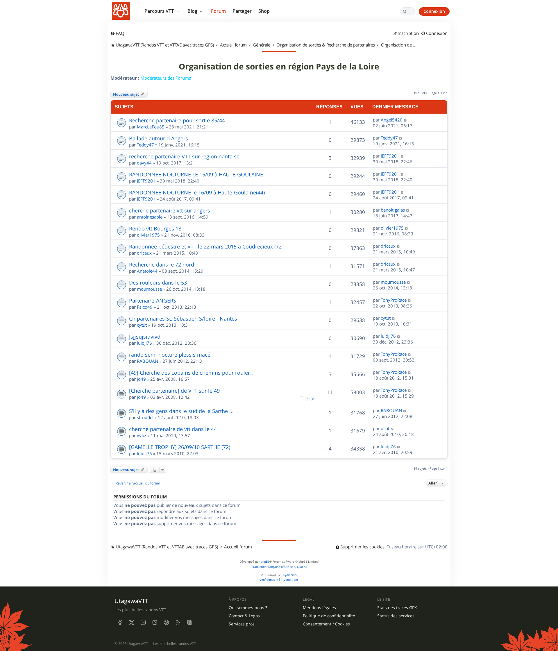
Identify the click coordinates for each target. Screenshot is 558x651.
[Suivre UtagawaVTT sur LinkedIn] (143, 622)
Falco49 (145, 307)
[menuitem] (117, 33)
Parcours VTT (159, 11)
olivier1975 (148, 235)
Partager (242, 11)
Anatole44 (147, 271)
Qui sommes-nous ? (248, 607)
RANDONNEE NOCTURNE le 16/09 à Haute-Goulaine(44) (197, 192)
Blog (192, 11)
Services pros (242, 624)
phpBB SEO (289, 575)
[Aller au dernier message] (405, 120)
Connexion (434, 11)
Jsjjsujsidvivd (144, 336)
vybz (141, 435)
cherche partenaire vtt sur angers (169, 210)
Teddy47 (145, 145)
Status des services (395, 615)
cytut (142, 325)
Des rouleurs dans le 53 (158, 282)
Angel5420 (392, 120)
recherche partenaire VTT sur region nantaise (184, 156)
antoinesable (149, 217)
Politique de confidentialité (329, 615)
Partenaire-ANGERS (152, 300)
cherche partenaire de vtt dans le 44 (173, 428)
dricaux (144, 253)
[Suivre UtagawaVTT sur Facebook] (120, 622)
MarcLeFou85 (150, 127)
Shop (264, 11)
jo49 (141, 379)
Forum (218, 11)
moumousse (149, 289)
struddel (145, 417)
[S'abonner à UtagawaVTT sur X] (131, 622)
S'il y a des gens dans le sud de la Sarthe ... (181, 410)
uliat (385, 428)
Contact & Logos (244, 615)
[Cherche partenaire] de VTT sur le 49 (174, 390)
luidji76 (144, 343)
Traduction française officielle (272, 567)
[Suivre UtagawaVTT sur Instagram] (154, 622)
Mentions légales (319, 607)
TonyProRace (394, 300)
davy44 (144, 163)
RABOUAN (147, 361)
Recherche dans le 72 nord (161, 264)
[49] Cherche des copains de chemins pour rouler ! (191, 372)
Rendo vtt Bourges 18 (155, 228)
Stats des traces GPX (397, 607)
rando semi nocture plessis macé (169, 354)
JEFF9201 (390, 156)
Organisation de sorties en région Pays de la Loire (279, 66)
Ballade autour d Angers (158, 138)
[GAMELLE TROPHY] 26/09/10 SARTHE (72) (179, 446)
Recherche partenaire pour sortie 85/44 (177, 120)
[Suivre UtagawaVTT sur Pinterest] (166, 622)
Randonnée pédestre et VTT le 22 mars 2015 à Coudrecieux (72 (205, 246)
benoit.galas (393, 210)
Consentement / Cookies (326, 624)
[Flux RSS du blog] (189, 622)
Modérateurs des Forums (165, 78)
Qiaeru (302, 567)
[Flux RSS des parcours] (178, 622)
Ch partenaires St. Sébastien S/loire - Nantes (183, 318)
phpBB (265, 562)
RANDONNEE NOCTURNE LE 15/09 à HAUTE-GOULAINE (196, 174)
